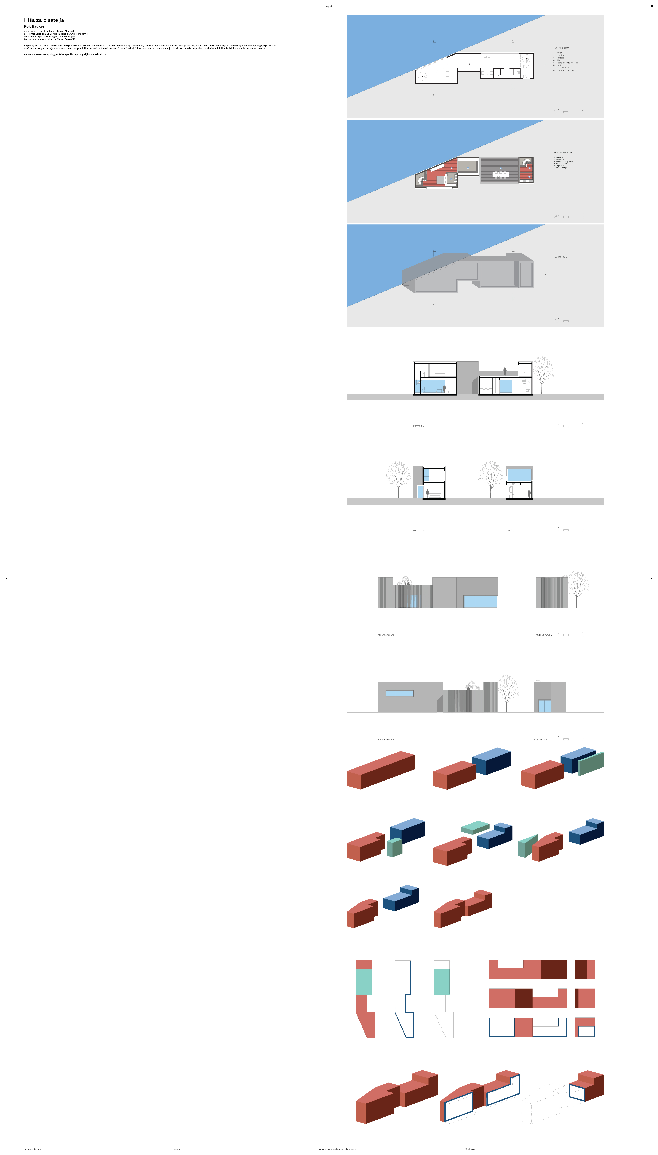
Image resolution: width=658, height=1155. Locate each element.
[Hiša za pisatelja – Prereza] (475, 434)
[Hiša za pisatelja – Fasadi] (475, 539)
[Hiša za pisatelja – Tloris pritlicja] (475, 16)
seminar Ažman (32, 1149)
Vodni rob (470, 1149)
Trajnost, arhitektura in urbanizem (337, 1149)
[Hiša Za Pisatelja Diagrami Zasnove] (475, 748)
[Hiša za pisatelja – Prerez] (475, 330)
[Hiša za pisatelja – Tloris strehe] (475, 225)
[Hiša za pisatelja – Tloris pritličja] (475, 121)
